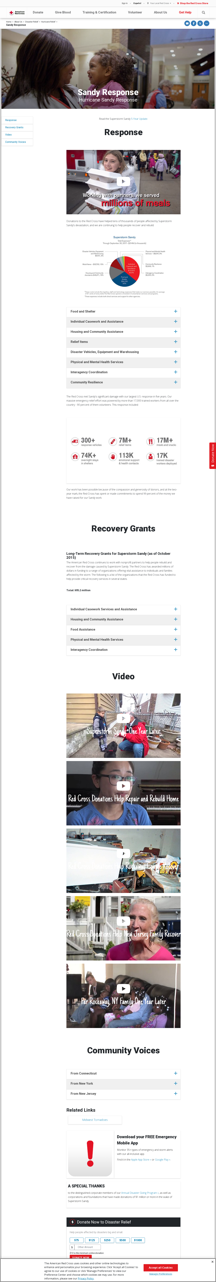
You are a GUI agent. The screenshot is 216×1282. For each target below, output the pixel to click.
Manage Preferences (160, 1273)
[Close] (212, 1261)
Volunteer (135, 12)
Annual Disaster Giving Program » (140, 1193)
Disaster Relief (31, 22)
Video (8, 134)
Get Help (185, 12)
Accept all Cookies (161, 1267)
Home (8, 22)
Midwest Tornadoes (95, 1120)
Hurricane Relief (48, 22)
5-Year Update (139, 119)
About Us (160, 12)
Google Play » (162, 1159)
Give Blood (63, 12)
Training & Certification (99, 12)
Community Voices (15, 141)
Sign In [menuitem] (125, 3)
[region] (108, 1270)
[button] (203, 12)
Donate (38, 12)
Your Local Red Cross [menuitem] (159, 3)
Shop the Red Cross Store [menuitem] (194, 3)
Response (11, 120)
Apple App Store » (141, 1159)
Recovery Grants (14, 127)
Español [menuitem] (137, 3)
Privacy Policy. (86, 1278)
